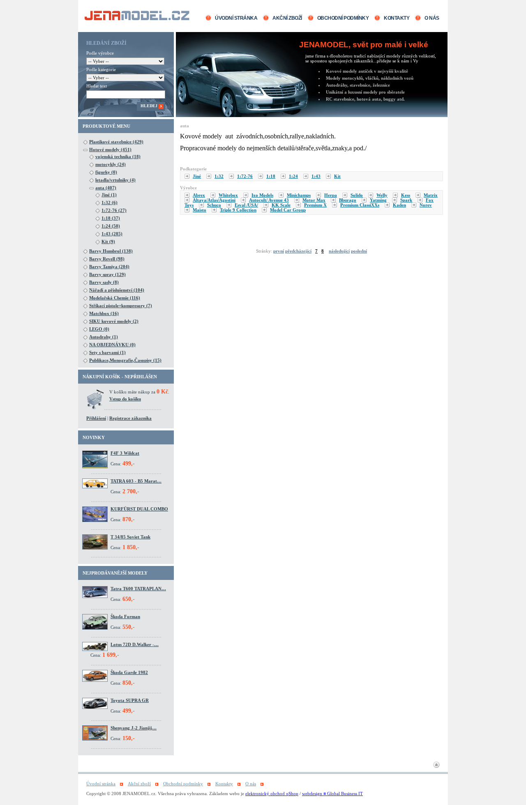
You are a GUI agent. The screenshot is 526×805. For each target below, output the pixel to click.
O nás (431, 18)
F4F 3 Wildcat (125, 453)
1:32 (219, 176)
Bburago (347, 200)
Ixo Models (262, 195)
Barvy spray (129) (107, 274)
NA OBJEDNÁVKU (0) (112, 344)
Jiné (197, 176)
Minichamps (299, 195)
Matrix (431, 195)
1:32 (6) (110, 202)
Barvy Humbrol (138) (111, 250)
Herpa (330, 195)
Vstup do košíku (125, 398)
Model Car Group (288, 209)
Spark (406, 200)
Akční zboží (287, 18)
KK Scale (281, 204)
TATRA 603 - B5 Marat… (136, 480)
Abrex (199, 195)
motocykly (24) (110, 164)
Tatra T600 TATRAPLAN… (138, 588)
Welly (382, 195)
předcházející (298, 250)
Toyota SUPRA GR (130, 700)
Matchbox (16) (104, 313)
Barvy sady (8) (104, 282)
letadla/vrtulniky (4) (115, 179)
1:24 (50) (111, 225)
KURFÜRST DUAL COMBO (139, 508)
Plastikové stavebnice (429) (116, 141)
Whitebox (228, 195)
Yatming (378, 200)
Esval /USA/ (246, 204)
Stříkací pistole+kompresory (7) (120, 305)
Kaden (399, 204)
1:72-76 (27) (114, 210)
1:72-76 (245, 176)
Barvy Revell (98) (107, 258)
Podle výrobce (100, 53)
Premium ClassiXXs (359, 204)
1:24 (293, 176)
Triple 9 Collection (238, 209)
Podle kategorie (101, 69)
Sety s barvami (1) (107, 352)
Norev (426, 204)
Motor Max (313, 200)
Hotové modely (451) (110, 149)
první (278, 250)
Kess (405, 195)
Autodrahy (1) (103, 336)
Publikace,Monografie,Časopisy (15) (125, 360)
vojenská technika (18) (118, 156)
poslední (359, 250)
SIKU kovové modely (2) (113, 321)
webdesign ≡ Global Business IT (332, 793)
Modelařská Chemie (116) (114, 297)
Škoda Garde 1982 (129, 672)
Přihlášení (96, 418)
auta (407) (105, 187)
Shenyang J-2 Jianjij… (134, 727)
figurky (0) (106, 172)
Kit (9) (108, 241)
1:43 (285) (112, 233)
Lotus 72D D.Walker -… (135, 644)
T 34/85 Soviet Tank (130, 536)
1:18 (270, 176)
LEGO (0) (99, 329)
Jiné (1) (109, 194)
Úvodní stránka (236, 18)
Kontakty (396, 18)
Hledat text (96, 85)
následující (339, 250)
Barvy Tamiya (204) (109, 266)
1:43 (316, 176)
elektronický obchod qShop (271, 793)
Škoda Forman (125, 616)
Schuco (214, 204)
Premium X (315, 204)
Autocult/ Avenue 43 (269, 200)
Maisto (199, 209)
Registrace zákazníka (130, 418)
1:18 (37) (111, 218)
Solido (357, 195)
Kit (337, 176)
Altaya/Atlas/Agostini (214, 200)
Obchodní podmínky (343, 18)
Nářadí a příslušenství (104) (116, 290)
